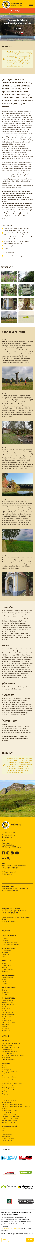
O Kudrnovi (5, 1066)
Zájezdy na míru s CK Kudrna (11, 1043)
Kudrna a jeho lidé (7, 1045)
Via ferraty (5, 940)
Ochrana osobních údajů (9, 1110)
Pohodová (5, 938)
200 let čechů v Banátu (9, 1059)
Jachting (4, 967)
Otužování (5, 971)
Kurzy (4, 1018)
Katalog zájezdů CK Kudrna (10, 1072)
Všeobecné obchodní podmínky (12, 1104)
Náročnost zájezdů (8, 1086)
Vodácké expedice (7, 969)
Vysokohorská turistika (9, 942)
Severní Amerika (7, 1135)
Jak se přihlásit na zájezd (9, 1078)
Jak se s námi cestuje (8, 1080)
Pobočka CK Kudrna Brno (10, 1118)
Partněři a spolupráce (8, 1092)
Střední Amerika (7, 1141)
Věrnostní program (8, 1088)
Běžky (4, 979)
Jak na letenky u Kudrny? (9, 1120)
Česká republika (15, 33)
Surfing (4, 1010)
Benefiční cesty (6, 1008)
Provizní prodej (7, 1049)
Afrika (4, 1133)
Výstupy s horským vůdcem (10, 944)
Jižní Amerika (6, 1136)
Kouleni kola (6, 1057)
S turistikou (5, 992)
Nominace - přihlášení (8, 1122)
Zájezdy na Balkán (7, 1012)
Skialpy (4, 981)
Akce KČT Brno (6, 1016)
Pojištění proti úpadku (9, 1100)
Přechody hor (6, 1024)
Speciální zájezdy (8, 998)
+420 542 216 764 (9, 832)
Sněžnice (4, 983)
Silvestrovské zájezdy (8, 1022)
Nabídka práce (6, 1070)
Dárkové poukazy (7, 1076)
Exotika (4, 990)
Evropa (4, 1129)
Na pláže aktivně (7, 1020)
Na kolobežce (6, 1028)
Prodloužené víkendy (8, 1014)
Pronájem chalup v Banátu (10, 1051)
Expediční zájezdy (7, 1000)
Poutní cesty (6, 1030)
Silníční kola (5, 954)
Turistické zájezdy (9, 935)
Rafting (4, 1006)
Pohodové (5, 952)
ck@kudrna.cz (8, 837)
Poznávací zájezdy (9, 987)
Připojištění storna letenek (10, 1116)
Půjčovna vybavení (8, 1053)
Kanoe (4, 963)
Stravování (5, 1082)
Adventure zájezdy (8, 1004)
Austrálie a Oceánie (8, 1139)
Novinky (4, 1026)
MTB (3, 956)
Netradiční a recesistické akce (11, 1047)
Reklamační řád (7, 1102)
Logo (3, 1074)
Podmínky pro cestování (9, 1114)
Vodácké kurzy (6, 965)
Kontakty (5, 1068)
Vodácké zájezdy (8, 960)
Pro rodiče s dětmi (7, 1002)
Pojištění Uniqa (6, 1112)
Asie (3, 1131)
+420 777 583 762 (9, 835)
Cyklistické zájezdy (9, 948)
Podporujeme (6, 1094)
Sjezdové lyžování (7, 977)
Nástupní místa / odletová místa (12, 1084)
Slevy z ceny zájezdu (8, 1090)
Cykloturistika (6, 950)
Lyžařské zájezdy (8, 975)
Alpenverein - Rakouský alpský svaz (13, 1055)
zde (22, 66)
